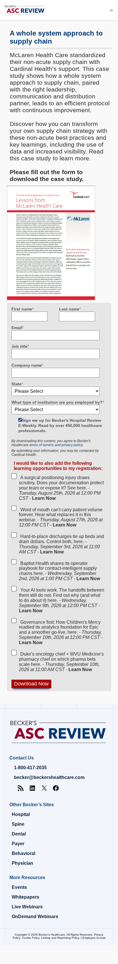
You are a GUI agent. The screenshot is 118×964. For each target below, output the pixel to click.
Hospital (21, 814)
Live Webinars (27, 906)
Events (19, 887)
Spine (18, 824)
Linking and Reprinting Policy (60, 937)
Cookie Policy (30, 937)
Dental (19, 833)
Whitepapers (25, 897)
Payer (18, 843)
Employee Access (94, 937)
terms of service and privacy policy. (56, 445)
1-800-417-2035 (30, 767)
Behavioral (23, 853)
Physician (22, 863)
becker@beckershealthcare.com (49, 777)
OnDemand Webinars (35, 916)
